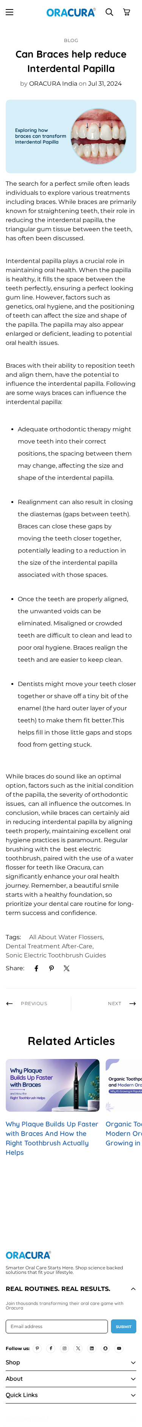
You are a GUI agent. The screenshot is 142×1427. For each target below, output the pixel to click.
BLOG (71, 40)
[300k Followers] (50, 1348)
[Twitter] (66, 968)
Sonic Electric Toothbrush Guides (56, 955)
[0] (126, 12)
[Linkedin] (91, 1348)
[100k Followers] (64, 1348)
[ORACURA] (71, 12)
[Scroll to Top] (128, 1386)
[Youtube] (118, 1348)
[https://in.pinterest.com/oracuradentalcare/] (37, 1348)
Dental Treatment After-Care (49, 946)
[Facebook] (36, 968)
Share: (15, 968)
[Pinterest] (51, 968)
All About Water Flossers (66, 937)
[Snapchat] (105, 1348)
